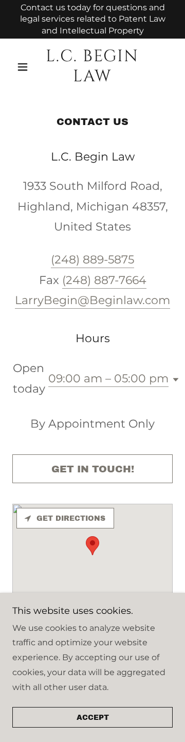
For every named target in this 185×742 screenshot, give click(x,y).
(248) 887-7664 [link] (104, 280)
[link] (92, 66)
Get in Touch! (92, 469)
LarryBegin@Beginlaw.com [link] (92, 300)
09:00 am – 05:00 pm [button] (108, 378)
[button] (24, 67)
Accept (93, 717)
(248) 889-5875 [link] (92, 260)
